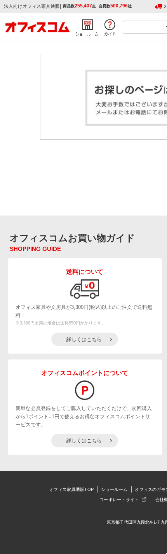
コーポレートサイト (119, 499)
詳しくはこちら (84, 339)
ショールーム (114, 489)
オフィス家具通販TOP (71, 489)
